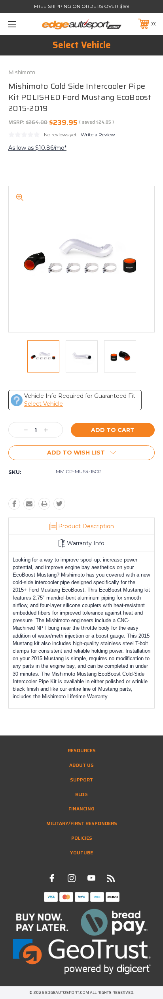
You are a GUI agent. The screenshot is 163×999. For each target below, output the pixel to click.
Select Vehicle (82, 45)
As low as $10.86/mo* (37, 147)
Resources (82, 750)
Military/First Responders (81, 823)
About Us (81, 765)
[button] (82, 922)
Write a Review (98, 135)
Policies (81, 838)
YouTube (81, 852)
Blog (81, 794)
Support (81, 779)
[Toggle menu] (23, 24)
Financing (81, 808)
